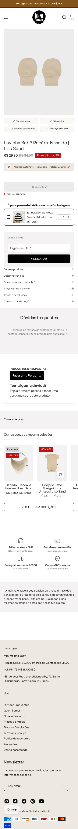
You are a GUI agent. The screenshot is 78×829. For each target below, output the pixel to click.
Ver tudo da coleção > (39, 507)
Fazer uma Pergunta (26, 375)
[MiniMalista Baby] (39, 17)
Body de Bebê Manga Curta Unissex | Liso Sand (52, 488)
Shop (6, 692)
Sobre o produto (13, 269)
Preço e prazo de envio (17, 288)
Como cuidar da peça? (16, 301)
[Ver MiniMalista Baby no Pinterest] (33, 801)
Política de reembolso (17, 738)
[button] (64, 17)
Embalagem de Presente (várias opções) (40, 212)
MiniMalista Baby (20, 811)
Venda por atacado (15, 750)
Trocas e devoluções (15, 294)
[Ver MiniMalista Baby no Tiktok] (15, 801)
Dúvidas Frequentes (16, 705)
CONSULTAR (39, 259)
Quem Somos (12, 710)
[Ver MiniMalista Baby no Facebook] (24, 801)
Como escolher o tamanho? (19, 282)
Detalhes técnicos (14, 275)
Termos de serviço (15, 733)
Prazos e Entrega (14, 721)
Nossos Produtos (14, 716)
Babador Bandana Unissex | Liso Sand (18, 486)
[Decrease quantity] (59, 217)
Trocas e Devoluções (16, 727)
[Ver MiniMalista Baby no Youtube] (41, 801)
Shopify (47, 811)
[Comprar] (60, 474)
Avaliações (10, 744)
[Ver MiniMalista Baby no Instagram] (6, 801)
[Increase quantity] (68, 217)
